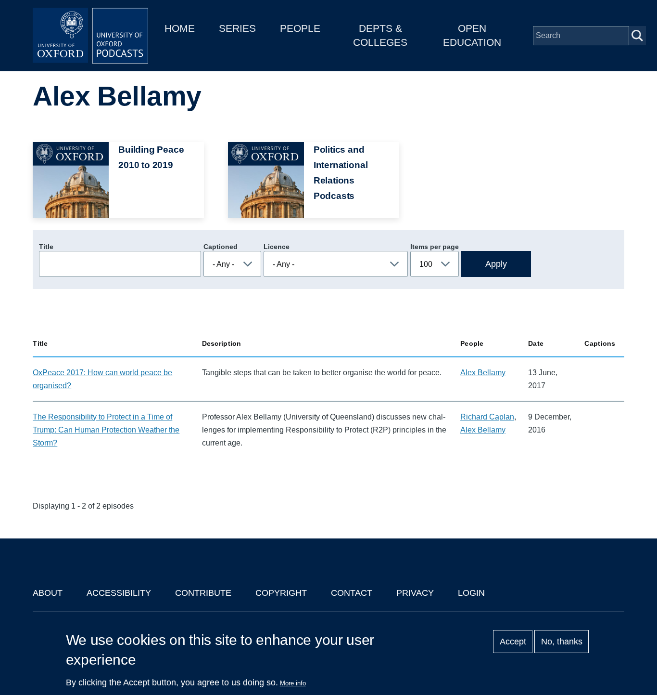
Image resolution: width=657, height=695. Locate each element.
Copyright (281, 593)
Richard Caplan (487, 417)
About (48, 593)
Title (46, 246)
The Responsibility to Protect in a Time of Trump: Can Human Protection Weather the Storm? (106, 430)
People (300, 28)
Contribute (203, 593)
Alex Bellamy (482, 372)
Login (471, 593)
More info (293, 683)
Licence (277, 246)
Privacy (415, 593)
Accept (513, 641)
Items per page (434, 246)
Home (179, 28)
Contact (351, 593)
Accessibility (119, 593)
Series (237, 28)
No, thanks (561, 641)
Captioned (220, 246)
